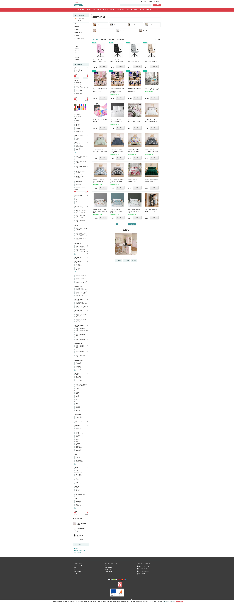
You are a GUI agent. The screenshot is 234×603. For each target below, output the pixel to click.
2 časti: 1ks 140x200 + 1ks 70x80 (81, 160)
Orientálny (78, 501)
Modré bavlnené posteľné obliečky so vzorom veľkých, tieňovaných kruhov (99, 181)
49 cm (77, 120)
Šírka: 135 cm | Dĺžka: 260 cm (80, 216)
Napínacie (78, 184)
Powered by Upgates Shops (131, 599)
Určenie (76, 430)
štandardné (79, 449)
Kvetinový (78, 463)
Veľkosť (76, 467)
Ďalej (81, 539)
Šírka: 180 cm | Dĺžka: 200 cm (80, 335)
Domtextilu (79, 82)
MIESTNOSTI (77, 44)
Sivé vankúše (79, 116)
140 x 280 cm (79, 379)
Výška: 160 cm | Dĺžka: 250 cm (81, 208)
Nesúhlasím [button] (172, 601)
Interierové (79, 426)
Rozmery (76, 373)
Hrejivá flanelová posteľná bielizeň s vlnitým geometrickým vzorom (117, 211)
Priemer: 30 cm (79, 288)
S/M (77, 468)
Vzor (75, 454)
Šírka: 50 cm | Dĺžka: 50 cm (81, 281)
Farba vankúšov (78, 114)
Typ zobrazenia (78, 421)
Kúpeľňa (77, 52)
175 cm (78, 227)
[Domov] (79, 4)
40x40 (77, 374)
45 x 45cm (78, 364)
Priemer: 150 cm (79, 302)
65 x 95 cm (78, 268)
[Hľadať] (149, 5)
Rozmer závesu (78, 206)
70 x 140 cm (79, 474)
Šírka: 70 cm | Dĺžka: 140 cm (82, 306)
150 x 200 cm (79, 380)
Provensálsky (79, 502)
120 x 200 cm (79, 90)
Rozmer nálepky (78, 261)
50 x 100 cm (79, 262)
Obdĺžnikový (79, 393)
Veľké (77, 490)
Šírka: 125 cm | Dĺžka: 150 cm (82, 245)
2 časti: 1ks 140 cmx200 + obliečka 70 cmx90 (81, 234)
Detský (78, 458)
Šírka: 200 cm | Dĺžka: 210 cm (82, 351)
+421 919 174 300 (79, 548)
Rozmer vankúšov (78, 360)
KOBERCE (112, 9)
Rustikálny (78, 505)
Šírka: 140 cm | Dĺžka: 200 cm (80, 329)
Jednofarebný (79, 461)
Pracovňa (77, 59)
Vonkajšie (78, 428)
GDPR (74, 567)
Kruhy (78, 388)
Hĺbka (75, 118)
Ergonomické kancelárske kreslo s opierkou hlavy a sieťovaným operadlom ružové (100, 90)
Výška (75, 478)
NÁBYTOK (105, 9)
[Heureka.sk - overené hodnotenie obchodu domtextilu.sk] (114, 584)
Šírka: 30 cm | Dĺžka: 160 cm (81, 292)
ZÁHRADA (98, 9)
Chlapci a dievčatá (80, 433)
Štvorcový (78, 397)
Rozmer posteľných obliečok (78, 326)
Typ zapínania (77, 414)
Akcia (78, 69)
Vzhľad (76, 441)
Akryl (77, 125)
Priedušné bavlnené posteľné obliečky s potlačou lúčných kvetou (133, 151)
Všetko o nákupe (111, 563)
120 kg (77, 139)
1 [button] (117, 224)
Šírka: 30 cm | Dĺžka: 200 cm (81, 293)
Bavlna (78, 129)
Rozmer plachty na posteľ (80, 84)
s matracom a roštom (80, 187)
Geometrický (79, 460)
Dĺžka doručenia (108, 567)
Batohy (77, 404)
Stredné (78, 489)
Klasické (78, 443)
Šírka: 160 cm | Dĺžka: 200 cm (82, 253)
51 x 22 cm (78, 264)
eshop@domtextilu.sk (80, 550)
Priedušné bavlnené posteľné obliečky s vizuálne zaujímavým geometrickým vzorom (116, 151)
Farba (75, 103)
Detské (77, 439)
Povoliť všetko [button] (179, 601)
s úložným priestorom (80, 494)
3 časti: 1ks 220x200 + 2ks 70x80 (81, 164)
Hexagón (78, 399)
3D (77, 444)
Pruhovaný (78, 145)
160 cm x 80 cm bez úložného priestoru (81, 317)
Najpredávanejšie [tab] (120, 39)
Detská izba (78, 55)
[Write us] (138, 574)
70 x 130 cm (78, 376)
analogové (78, 422)
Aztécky (78, 457)
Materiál (76, 122)
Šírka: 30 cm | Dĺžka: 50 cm (81, 275)
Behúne (78, 409)
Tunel (77, 386)
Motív (75, 142)
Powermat (78, 483)
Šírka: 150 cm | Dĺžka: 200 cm (80, 250)
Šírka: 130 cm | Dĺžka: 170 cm (82, 246)
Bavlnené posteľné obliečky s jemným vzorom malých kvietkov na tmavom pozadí (151, 151)
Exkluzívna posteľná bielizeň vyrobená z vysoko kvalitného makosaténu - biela (116, 121)
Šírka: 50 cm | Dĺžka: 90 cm (81, 305)
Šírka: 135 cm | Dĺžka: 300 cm (80, 221)
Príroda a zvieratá (80, 146)
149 (123, 224)
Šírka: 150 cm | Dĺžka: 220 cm (82, 251)
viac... (75, 94)
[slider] (75, 76)
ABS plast (78, 124)
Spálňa (76, 46)
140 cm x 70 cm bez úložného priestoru (81, 312)
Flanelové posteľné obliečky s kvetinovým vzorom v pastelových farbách (100, 211)
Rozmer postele (78, 310)
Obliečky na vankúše (79, 170)
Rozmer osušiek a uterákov (78, 300)
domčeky (78, 446)
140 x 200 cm (79, 91)
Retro (77, 504)
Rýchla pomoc (78, 552)
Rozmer (76, 225)
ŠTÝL (75, 498)
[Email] (142, 1)
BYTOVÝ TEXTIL (120, 9)
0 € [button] (156, 5)
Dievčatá (78, 435)
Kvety (77, 150)
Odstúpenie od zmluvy (109, 571)
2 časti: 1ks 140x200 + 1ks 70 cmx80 (81, 236)
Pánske (78, 438)
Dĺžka (75, 97)
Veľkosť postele (78, 472)
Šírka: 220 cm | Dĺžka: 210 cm (82, 87)
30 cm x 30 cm (79, 258)
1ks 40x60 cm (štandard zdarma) (80, 177)
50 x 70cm (78, 369)
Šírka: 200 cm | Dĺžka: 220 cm (80, 338)
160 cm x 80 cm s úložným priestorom (81, 320)
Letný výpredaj (79, 70)
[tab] (155, 39)
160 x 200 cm (79, 86)
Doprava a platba (108, 565)
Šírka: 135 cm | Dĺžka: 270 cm (80, 218)
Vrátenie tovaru (108, 569)
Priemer (76, 189)
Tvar (75, 390)
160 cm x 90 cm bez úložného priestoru (81, 322)
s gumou (78, 185)
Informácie (77, 563)
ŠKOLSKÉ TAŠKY (91, 9)
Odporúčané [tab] (95, 39)
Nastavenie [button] (166, 601)
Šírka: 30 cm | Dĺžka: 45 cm (81, 289)
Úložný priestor (78, 493)
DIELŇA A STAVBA (150, 9)
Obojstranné (79, 181)
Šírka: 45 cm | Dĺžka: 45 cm (81, 279)
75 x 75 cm (78, 269)
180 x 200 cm (79, 93)
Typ (75, 67)
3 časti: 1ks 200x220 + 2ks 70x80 (81, 162)
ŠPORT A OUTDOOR (139, 9)
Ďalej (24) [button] (132, 224)
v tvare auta (79, 447)
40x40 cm (78, 363)
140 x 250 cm (79, 377)
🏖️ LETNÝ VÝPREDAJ (81, 9)
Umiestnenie (77, 425)
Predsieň (77, 57)
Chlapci (78, 432)
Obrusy (78, 410)
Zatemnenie (77, 486)
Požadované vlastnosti (79, 180)
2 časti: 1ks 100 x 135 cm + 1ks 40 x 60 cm (82, 157)
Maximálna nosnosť (78, 135)
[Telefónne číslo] (138, 569)
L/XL (77, 470)
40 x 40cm (78, 362)
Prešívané (78, 182)
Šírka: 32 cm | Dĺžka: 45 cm (81, 295)
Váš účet (157, 1)
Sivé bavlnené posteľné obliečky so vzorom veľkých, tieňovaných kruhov (117, 181)
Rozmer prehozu (78, 343)
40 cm (77, 479)
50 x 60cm (78, 367)
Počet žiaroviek (78, 195)
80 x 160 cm (79, 475)
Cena (75, 74)
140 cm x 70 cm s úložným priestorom (81, 315)
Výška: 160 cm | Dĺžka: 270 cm (81, 211)
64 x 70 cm (78, 267)
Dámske (78, 436)
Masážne (78, 406)
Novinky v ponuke (77, 571)
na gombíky (78, 416)
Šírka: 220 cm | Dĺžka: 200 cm (82, 339)
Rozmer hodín (77, 257)
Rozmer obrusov (78, 286)
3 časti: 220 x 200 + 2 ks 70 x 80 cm (82, 167)
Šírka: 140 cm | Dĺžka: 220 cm (82, 330)
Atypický (78, 392)
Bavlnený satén (79, 131)
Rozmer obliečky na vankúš (80, 274)
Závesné (78, 407)
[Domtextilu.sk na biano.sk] (120, 584)
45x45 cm (78, 366)
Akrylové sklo (79, 127)
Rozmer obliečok (78, 155)
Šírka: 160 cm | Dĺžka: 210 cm (82, 345)
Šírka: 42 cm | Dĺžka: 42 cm (81, 278)
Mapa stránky (112, 599)
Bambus (78, 128)
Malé (77, 487)
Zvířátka (78, 149)
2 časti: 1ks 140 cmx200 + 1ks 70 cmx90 (81, 231)
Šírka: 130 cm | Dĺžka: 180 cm (82, 247)
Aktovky (78, 403)
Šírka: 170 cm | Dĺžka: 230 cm (80, 350)
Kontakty (75, 573)
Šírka (75, 511)
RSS (116, 599)
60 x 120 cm (79, 265)
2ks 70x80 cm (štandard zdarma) (80, 172)
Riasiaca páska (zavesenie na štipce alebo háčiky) (81, 385)
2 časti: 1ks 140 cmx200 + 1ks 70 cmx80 (81, 229)
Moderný (78, 500)
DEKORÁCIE (129, 9)
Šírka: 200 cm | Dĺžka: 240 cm (80, 356)
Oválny (77, 396)
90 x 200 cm (79, 89)
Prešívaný (78, 143)
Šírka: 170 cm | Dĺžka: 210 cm (80, 347)
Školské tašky (79, 71)
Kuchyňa (77, 48)
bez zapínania (79, 418)
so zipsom (79, 417)
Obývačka (77, 50)
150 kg (77, 138)
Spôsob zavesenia (78, 383)
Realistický (78, 148)
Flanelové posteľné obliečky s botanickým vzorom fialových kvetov (134, 211)
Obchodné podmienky (77, 565)
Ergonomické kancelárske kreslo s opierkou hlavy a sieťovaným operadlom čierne (134, 90)
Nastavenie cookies (121, 599)
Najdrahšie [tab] (111, 39)
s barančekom (79, 450)
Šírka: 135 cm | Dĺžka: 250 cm (80, 213)
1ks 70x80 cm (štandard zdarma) (80, 174)
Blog (74, 569)
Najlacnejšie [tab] (103, 39)
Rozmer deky (77, 243)
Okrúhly (78, 395)
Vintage (78, 507)
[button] (159, 5)
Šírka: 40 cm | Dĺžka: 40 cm (82, 276)
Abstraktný (78, 456)
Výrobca (76, 80)
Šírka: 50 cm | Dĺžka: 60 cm (81, 282)
